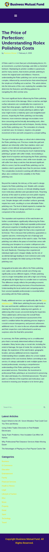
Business (5, 461)
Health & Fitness (8, 486)
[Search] (44, 407)
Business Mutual (10, 53)
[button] (15, 15)
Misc (4, 498)
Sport (4, 514)
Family (4, 478)
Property (5, 506)
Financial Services (9, 482)
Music (4, 502)
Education (6, 469)
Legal (4, 490)
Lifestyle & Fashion (9, 494)
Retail (4, 510)
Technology (6, 518)
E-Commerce (7, 465)
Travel (4, 522)
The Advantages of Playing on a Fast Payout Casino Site (24, 449)
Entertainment (7, 474)
